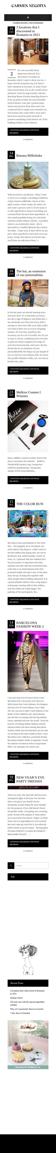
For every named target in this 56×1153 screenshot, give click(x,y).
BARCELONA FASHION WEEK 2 (30, 624)
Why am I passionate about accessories (26, 1009)
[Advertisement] (28, 911)
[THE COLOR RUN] (28, 523)
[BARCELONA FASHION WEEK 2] (28, 661)
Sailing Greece (16, 998)
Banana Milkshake (29, 155)
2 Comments (28, 257)
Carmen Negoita (20, 23)
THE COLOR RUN (29, 504)
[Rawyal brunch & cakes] (28, 1068)
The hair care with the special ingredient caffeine (27, 1003)
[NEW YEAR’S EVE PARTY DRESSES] (28, 787)
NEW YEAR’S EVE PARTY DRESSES (30, 779)
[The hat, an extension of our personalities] (28, 293)
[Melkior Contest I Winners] (28, 426)
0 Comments (28, 139)
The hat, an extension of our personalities (31, 273)
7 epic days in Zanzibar (20, 1013)
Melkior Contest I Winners (28, 394)
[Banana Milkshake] (28, 175)
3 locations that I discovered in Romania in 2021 (28, 31)
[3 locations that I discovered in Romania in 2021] (28, 50)
